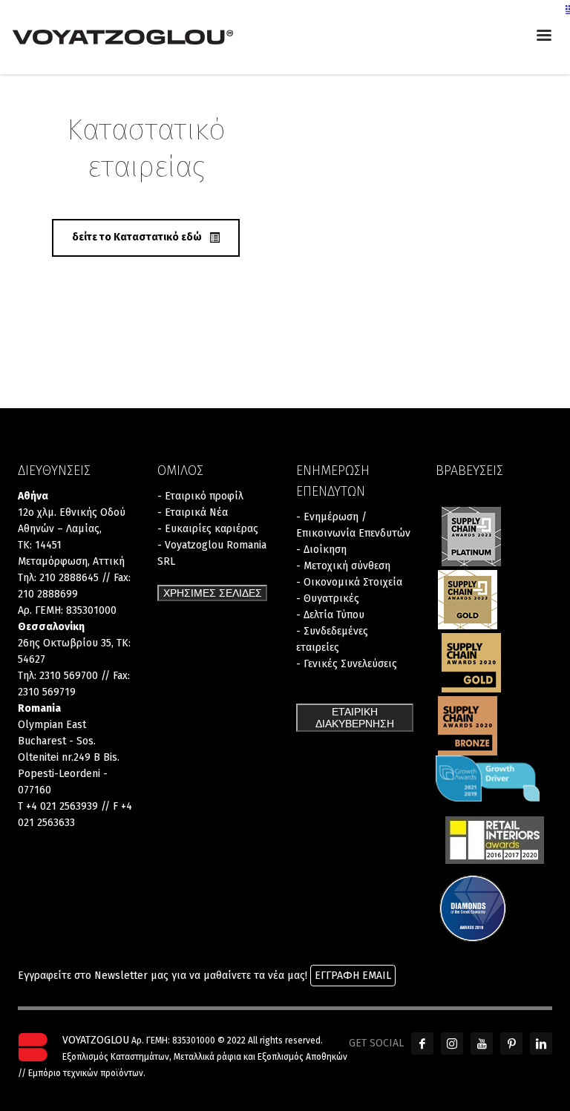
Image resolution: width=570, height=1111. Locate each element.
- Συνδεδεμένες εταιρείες (332, 639)
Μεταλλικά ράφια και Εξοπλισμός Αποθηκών (260, 1057)
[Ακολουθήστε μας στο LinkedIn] (541, 1043)
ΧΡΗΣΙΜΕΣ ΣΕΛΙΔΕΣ (212, 593)
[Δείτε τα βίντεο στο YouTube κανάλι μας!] (482, 1043)
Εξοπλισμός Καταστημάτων (115, 1057)
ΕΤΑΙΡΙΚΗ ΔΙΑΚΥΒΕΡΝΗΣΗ (354, 718)
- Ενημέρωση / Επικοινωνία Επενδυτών (353, 525)
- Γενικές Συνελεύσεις (346, 664)
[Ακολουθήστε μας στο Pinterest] (511, 1043)
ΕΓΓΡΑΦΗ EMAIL (353, 975)
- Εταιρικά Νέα (192, 512)
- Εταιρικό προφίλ (200, 496)
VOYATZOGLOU (95, 1040)
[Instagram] (452, 1043)
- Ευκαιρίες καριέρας (207, 528)
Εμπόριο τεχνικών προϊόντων (85, 1073)
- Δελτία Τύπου (330, 615)
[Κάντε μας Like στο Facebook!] (422, 1043)
